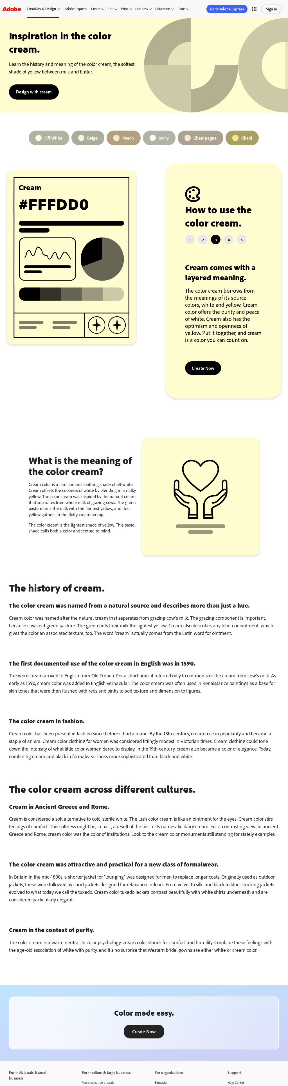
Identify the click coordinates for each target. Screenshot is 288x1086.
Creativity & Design (41, 8)
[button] (254, 9)
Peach (128, 138)
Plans (181, 8)
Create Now (203, 368)
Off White (53, 138)
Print (124, 8)
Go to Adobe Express (227, 8)
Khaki (246, 138)
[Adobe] (11, 9)
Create (95, 8)
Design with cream (34, 91)
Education (162, 8)
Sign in (271, 8)
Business (141, 8)
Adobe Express (76, 8)
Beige (92, 138)
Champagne (205, 138)
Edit (111, 8)
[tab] (190, 239)
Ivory (164, 138)
